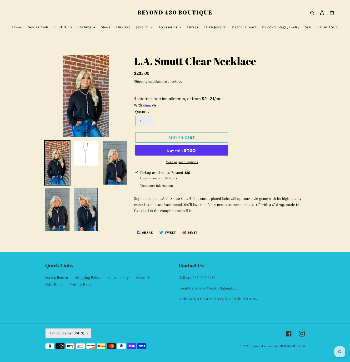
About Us (143, 277)
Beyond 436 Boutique (175, 12)
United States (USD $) (67, 333)
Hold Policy (54, 284)
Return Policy (118, 277)
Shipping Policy (87, 277)
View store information (156, 185)
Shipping (140, 81)
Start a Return (56, 277)
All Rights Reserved (292, 346)
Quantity (142, 111)
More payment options (182, 162)
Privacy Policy (81, 284)
